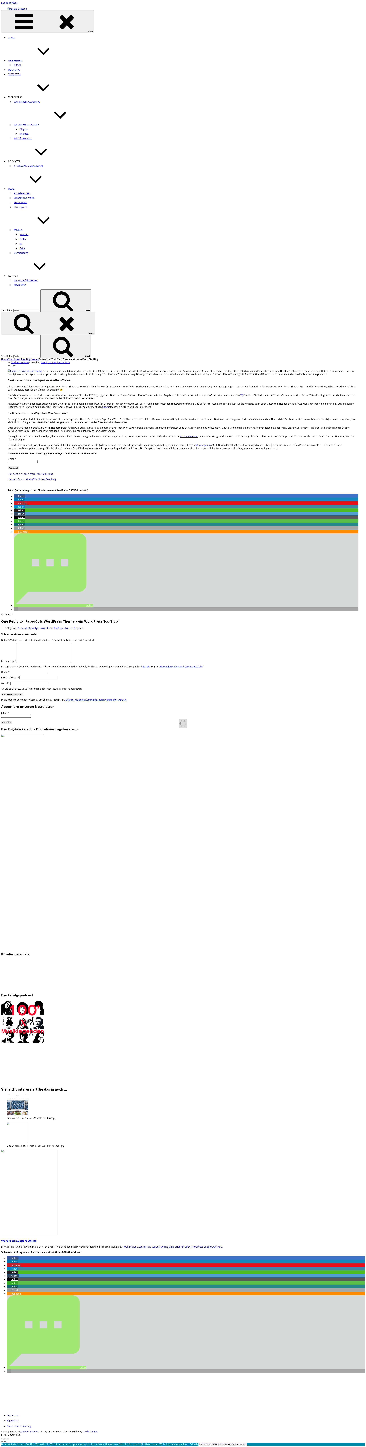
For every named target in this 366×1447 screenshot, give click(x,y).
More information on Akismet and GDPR (181, 666)
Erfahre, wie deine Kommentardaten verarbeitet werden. (96, 699)
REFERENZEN (15, 60)
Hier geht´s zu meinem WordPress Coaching (32, 479)
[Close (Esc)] (2, 1438)
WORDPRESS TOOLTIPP (26, 124)
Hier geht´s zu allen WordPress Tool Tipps (30, 473)
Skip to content (9, 2)
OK (200, 1444)
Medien (18, 229)
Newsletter (20, 284)
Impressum (13, 1415)
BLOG (11, 188)
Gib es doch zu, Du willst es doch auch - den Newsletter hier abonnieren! (43, 688)
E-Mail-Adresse (10, 677)
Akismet (145, 666)
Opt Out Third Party (212, 1444)
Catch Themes (90, 1431)
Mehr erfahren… (196, 1246)
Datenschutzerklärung (19, 1426)
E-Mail (12, 458)
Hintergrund (20, 207)
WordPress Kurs (23, 138)
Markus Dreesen (20, 362)
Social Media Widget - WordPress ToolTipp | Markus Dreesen (50, 628)
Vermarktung (21, 252)
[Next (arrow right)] (5, 1441)
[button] (19, 496)
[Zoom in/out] (8, 1438)
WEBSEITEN (14, 74)
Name (5, 672)
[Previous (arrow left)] (2, 1441)
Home (4, 359)
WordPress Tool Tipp (19, 359)
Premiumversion (189, 436)
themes (35, 359)
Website (5, 683)
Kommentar (8, 661)
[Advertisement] (87, 1064)
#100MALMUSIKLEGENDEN (28, 165)
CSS (241, 395)
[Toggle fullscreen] (5, 1438)
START (11, 37)
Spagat (106, 406)
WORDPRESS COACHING (27, 101)
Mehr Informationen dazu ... (234, 1444)
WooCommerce (204, 445)
